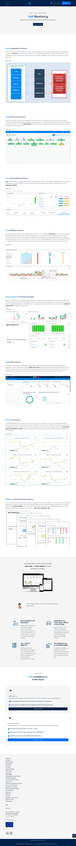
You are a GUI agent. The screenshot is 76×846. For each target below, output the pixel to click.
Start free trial (38, 709)
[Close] (68, 844)
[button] (57, 3)
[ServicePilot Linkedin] (7, 833)
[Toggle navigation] (7, 3)
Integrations (8, 772)
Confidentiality (9, 801)
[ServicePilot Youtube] (11, 833)
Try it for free (38, 24)
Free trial (65, 3)
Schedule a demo (38, 740)
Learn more (8, 60)
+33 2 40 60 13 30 (9, 820)
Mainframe (8, 792)
